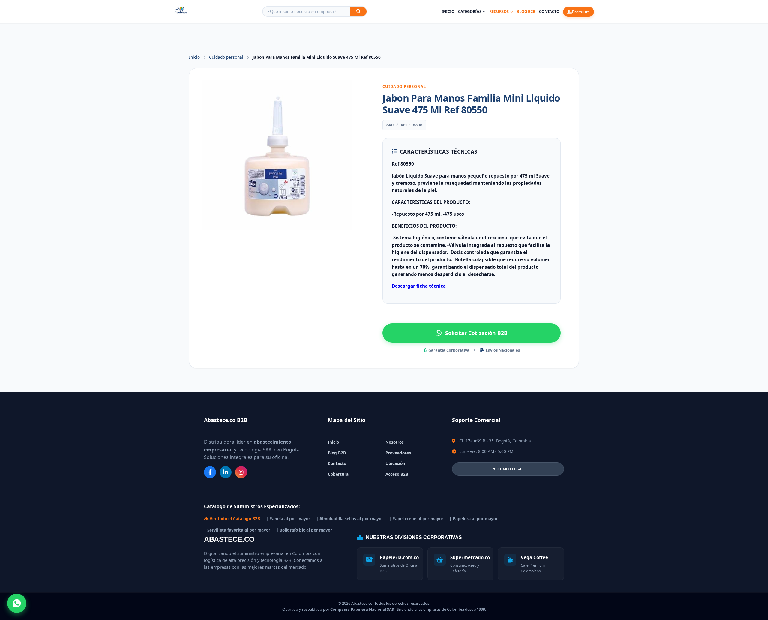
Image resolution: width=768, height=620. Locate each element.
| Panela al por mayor (288, 518)
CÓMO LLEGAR (510, 469)
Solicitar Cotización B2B (476, 333)
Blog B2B (526, 11)
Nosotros (395, 442)
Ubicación (395, 463)
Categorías (470, 11)
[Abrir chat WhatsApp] (16, 603)
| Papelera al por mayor (473, 518)
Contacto (549, 11)
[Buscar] (358, 11)
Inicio (448, 11)
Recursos (499, 11)
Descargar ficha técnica (419, 286)
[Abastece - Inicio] (181, 11)
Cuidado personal (226, 57)
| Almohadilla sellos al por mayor (349, 518)
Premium (581, 11)
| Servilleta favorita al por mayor (237, 530)
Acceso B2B (397, 474)
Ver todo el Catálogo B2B (234, 518)
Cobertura (338, 474)
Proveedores (398, 453)
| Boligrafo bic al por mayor (304, 530)
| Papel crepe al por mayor (416, 518)
